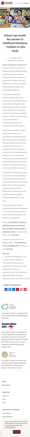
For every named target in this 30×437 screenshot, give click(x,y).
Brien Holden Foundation (16, 60)
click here (16, 235)
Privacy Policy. (11, 427)
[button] (6, 289)
